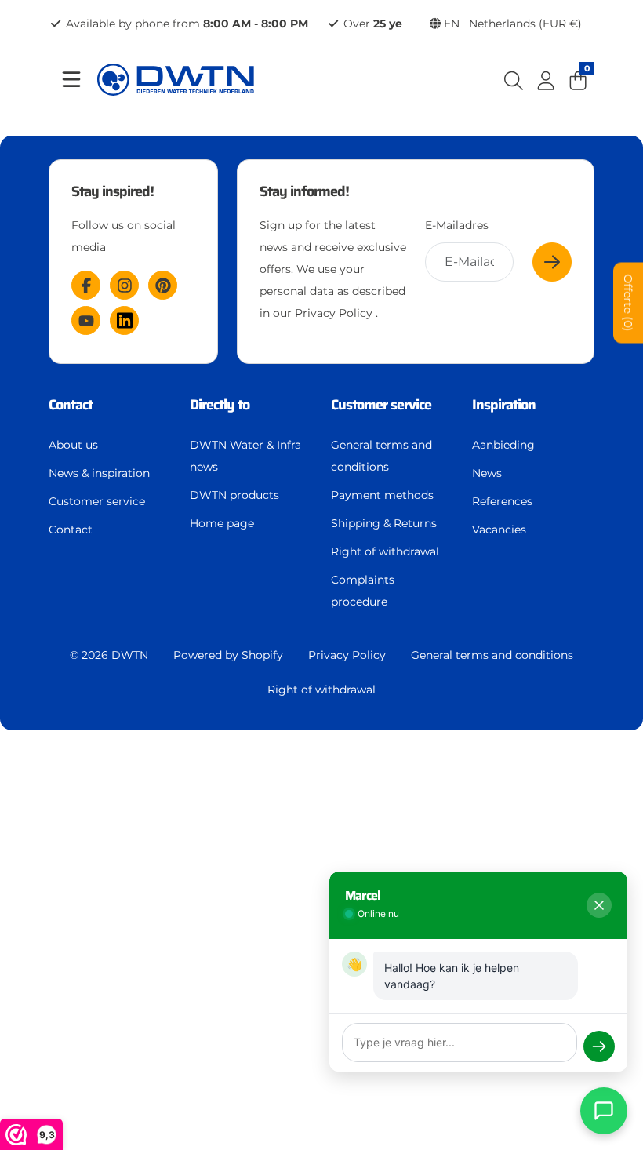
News (487, 473)
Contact (71, 529)
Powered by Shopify (228, 655)
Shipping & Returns (384, 523)
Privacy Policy (333, 313)
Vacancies (499, 529)
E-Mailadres (457, 225)
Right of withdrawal (385, 551)
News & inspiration (99, 473)
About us (73, 445)
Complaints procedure (362, 591)
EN (511, 23)
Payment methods (382, 495)
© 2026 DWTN (109, 655)
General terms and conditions (381, 456)
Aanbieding (503, 445)
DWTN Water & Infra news (245, 456)
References (502, 501)
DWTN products (234, 495)
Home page (222, 523)
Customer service (97, 501)
